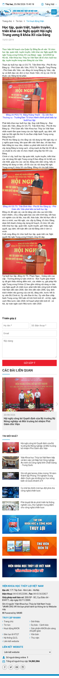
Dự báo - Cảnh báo (40, 625)
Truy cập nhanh (11, 618)
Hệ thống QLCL (11, 638)
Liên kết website (11, 641)
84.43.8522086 (20, 594)
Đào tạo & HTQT (11, 634)
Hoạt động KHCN (11, 628)
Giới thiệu (35, 621)
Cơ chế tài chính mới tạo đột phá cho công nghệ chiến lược (38, 489)
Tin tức (19, 21)
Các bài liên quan (17, 370)
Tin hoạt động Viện (35, 21)
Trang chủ (7, 21)
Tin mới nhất (10, 436)
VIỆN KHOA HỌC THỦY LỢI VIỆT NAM (22, 586)
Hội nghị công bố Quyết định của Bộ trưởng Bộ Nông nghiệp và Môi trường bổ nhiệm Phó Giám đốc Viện (29, 421)
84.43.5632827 (40, 594)
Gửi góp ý (29, 363)
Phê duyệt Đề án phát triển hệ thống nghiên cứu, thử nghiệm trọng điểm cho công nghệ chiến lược (37, 505)
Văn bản (35, 634)
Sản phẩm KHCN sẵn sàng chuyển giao (42, 629)
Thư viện (35, 638)
